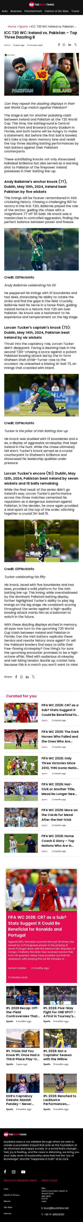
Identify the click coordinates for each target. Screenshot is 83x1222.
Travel (75, 11)
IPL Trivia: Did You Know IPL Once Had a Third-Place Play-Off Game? (22, 1057)
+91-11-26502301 (54, 1214)
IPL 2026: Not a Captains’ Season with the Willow (57, 1055)
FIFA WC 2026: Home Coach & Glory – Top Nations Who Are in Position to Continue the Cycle (58, 846)
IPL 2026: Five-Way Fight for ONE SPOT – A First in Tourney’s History (59, 1014)
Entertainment (33, 11)
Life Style (8, 1207)
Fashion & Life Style (57, 11)
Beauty (7, 1201)
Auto (5, 11)
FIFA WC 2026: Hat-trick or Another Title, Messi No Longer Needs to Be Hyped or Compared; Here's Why (60, 794)
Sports (23, 26)
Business (16, 11)
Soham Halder (17, 968)
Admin (7, 45)
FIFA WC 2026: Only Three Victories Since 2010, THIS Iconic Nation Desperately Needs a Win (60, 768)
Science (7, 1213)
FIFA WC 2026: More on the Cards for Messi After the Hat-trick (60, 815)
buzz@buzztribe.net (56, 1208)
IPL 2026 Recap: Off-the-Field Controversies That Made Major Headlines (22, 1016)
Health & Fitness (12, 1195)
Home (12, 26)
